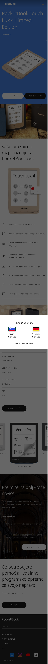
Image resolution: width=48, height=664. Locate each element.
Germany (36, 334)
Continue (12, 337)
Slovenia (12, 334)
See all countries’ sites (24, 343)
